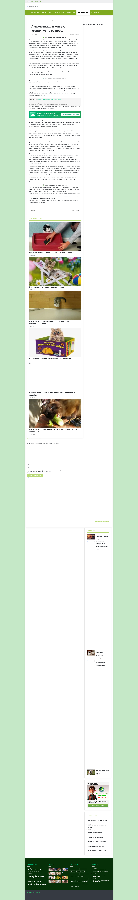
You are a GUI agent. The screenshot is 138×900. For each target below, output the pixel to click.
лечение (77, 876)
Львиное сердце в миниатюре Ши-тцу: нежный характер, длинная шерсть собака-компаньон (102, 544)
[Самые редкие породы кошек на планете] (65, 873)
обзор (82, 876)
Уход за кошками (82, 12)
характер (77, 886)
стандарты (85, 883)
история (72, 871)
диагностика (83, 869)
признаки (73, 881)
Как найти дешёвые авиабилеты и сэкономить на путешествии (102, 536)
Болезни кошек (95, 12)
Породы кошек (71, 12)
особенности (80, 878)
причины (78, 881)
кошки (86, 873)
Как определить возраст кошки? (93, 24)
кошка (82, 873)
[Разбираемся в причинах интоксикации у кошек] (52, 873)
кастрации (78, 871)
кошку (72, 876)
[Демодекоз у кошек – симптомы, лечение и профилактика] (65, 877)
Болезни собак (59, 12)
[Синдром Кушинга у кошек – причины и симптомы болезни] (65, 869)
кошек (77, 873)
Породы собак (35, 12)
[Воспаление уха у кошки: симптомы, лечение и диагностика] (65, 881)
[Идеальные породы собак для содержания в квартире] (91, 772)
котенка (72, 873)
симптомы (84, 881)
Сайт (28, 467)
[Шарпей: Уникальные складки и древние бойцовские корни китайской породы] (91, 714)
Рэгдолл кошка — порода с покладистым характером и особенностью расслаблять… (102, 654)
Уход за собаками (46, 12)
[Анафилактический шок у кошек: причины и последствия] (58, 873)
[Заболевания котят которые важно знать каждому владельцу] (58, 869)
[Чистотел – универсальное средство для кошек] (58, 877)
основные (73, 878)
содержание (78, 883)
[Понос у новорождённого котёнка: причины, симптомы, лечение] (52, 869)
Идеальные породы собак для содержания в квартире (102, 772)
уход (72, 886)
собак (72, 883)
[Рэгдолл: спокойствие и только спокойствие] (52, 881)
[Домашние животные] (32, 6)
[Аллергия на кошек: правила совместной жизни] (52, 877)
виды (72, 869)
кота (84, 871)
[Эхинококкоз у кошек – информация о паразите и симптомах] (58, 881)
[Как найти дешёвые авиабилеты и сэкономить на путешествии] (91, 536)
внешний (77, 869)
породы (86, 878)
